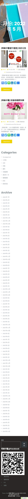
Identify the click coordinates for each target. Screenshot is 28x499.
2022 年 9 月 (6, 333)
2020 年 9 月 (6, 404)
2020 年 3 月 (6, 422)
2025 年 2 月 (6, 247)
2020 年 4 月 (6, 419)
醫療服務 (5, 178)
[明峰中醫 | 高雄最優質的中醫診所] (9, 4)
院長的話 (23, 69)
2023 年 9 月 (6, 298)
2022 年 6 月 (6, 342)
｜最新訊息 (6, 479)
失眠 (4, 166)
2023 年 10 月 (6, 295)
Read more (7, 89)
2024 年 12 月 (6, 253)
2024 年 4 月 (6, 277)
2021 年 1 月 (6, 393)
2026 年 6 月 (6, 200)
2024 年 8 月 (6, 265)
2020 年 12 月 (6, 396)
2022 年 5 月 (6, 345)
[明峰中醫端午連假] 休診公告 (13, 48)
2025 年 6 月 (6, 235)
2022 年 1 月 (6, 357)
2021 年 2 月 (6, 390)
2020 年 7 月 (6, 410)
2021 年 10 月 (6, 366)
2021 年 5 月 (6, 381)
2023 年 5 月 (6, 309)
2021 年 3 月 (6, 387)
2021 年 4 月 (6, 384)
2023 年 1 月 (6, 321)
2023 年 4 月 (6, 312)
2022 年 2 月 (6, 354)
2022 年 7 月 (6, 339)
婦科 (18, 121)
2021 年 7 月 (6, 375)
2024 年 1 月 (6, 286)
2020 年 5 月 (6, 416)
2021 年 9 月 (6, 369)
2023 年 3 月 (6, 315)
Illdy (7, 493)
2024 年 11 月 (6, 256)
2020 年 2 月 (6, 425)
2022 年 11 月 (6, 327)
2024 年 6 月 (6, 271)
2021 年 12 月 (6, 360)
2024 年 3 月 (6, 280)
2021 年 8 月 (6, 372)
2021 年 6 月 (6, 378)
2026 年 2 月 (6, 212)
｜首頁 (4, 485)
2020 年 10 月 (6, 401)
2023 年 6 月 (6, 307)
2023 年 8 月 (6, 301)
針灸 (4, 180)
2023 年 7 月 (6, 304)
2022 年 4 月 (6, 348)
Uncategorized (7, 157)
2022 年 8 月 (6, 336)
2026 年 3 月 (6, 209)
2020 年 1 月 (6, 428)
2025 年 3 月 (6, 244)
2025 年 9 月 (6, 226)
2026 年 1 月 (6, 215)
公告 (19, 69)
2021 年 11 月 (6, 363)
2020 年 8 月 (6, 407)
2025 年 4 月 (6, 241)
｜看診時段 (6, 476)
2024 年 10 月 (6, 259)
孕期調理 (5, 172)
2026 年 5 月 (6, 203)
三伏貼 (4, 160)
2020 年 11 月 (6, 398)
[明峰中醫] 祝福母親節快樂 (12, 100)
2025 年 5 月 (6, 238)
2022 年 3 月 (6, 351)
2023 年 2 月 (6, 318)
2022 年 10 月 (6, 330)
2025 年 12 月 (6, 218)
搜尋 (2, 440)
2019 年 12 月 (6, 431)
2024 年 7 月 (6, 268)
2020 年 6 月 (6, 413)
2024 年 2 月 (6, 283)
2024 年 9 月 (6, 262)
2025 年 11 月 (6, 221)
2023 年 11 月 (6, 292)
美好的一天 (6, 175)
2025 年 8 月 (6, 229)
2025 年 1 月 (6, 250)
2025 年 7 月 (6, 232)
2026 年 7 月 (6, 197)
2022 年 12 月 (6, 324)
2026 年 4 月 (6, 206)
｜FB (4, 482)
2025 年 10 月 (6, 223)
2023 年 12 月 (6, 289)
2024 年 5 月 (6, 274)
